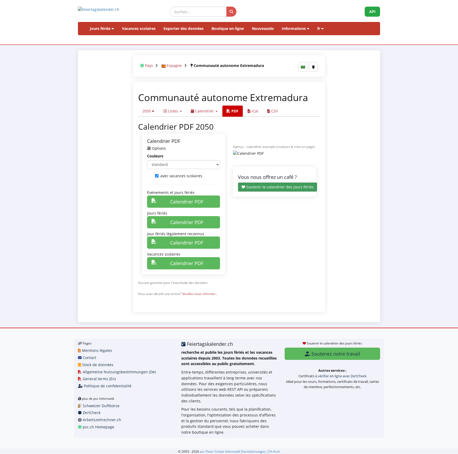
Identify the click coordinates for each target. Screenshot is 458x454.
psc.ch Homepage (98, 426)
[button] (148, 111)
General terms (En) (99, 378)
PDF (234, 110)
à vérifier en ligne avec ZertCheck (341, 376)
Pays (149, 65)
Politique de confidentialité (107, 385)
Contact (89, 357)
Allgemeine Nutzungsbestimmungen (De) (119, 371)
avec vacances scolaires (181, 175)
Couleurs (155, 155)
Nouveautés (263, 28)
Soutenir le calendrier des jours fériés (279, 186)
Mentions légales (96, 350)
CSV (274, 110)
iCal (254, 110)
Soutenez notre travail (335, 354)
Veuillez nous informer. (199, 294)
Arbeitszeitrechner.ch (101, 419)
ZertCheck (91, 412)
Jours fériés (101, 28)
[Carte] (303, 67)
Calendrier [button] (204, 110)
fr (319, 28)
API (372, 11)
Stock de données (97, 364)
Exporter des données (184, 28)
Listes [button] (173, 110)
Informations (294, 28)
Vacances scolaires (139, 28)
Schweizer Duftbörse (101, 405)
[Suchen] (231, 12)
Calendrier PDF (186, 201)
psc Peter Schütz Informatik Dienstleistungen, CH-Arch (240, 451)
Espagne (174, 65)
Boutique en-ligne (228, 28)
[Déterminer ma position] (313, 67)
